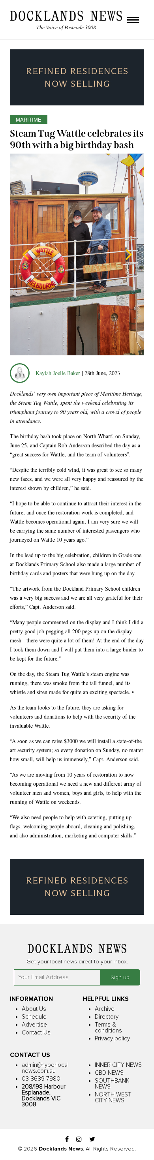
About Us (34, 1009)
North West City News (113, 1098)
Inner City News (118, 1065)
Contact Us (36, 1033)
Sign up (120, 977)
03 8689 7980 (41, 1079)
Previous (25, 254)
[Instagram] (79, 1139)
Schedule (34, 1017)
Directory (106, 1017)
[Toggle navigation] (133, 20)
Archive (105, 1009)
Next (128, 254)
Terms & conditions (108, 1028)
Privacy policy (112, 1039)
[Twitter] (92, 1139)
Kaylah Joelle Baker (59, 373)
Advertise (34, 1025)
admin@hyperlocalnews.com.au (45, 1068)
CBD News (109, 1073)
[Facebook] (67, 1139)
